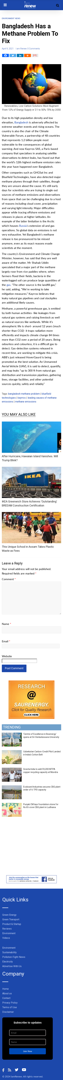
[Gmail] (34, 55)
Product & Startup (11, 924)
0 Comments (33, 48)
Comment (9, 579)
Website (7, 656)
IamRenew (16, 1076)
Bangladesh (21, 122)
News (17, 18)
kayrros (22, 397)
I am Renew (21, 48)
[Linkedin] (20, 55)
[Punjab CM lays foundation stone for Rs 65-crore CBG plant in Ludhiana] (12, 804)
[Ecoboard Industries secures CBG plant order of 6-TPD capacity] (12, 787)
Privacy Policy (10, 1002)
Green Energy (9, 914)
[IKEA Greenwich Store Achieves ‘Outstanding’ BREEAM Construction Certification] (31, 468)
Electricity (7, 961)
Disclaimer (8, 1011)
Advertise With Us (12, 966)
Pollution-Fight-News (13, 957)
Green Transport (10, 919)
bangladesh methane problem (24, 393)
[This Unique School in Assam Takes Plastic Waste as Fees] (31, 513)
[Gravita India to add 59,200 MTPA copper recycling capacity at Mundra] (12, 769)
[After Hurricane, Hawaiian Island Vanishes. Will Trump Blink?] (31, 423)
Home (5, 988)
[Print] (27, 55)
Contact (6, 998)
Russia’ (23, 226)
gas (9, 285)
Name (6, 624)
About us (7, 993)
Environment (8, 18)
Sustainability (9, 952)
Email (6, 641)
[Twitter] (12, 55)
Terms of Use (9, 1007)
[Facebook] (5, 55)
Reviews (7, 928)
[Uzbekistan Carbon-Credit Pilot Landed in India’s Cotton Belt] (12, 752)
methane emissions (25, 401)
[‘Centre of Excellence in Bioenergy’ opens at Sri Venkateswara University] (12, 734)
